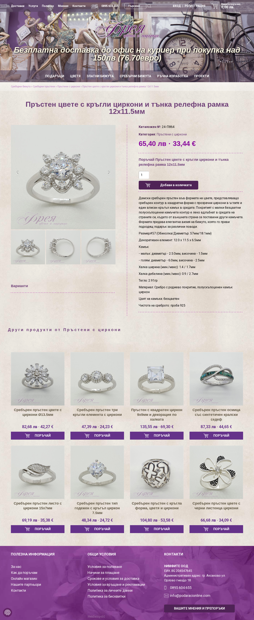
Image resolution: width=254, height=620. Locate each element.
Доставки (17, 6)
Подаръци (54, 76)
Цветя (75, 76)
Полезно (48, 6)
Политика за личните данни (110, 590)
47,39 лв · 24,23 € (97, 426)
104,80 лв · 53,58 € (157, 520)
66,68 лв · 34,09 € (216, 520)
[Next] (249, 41)
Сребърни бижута (135, 76)
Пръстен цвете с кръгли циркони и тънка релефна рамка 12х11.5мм (120, 86)
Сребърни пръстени (44, 86)
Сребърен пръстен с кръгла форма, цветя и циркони (157, 505)
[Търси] (149, 6)
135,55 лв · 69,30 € (157, 426)
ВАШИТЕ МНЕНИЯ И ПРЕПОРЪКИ (199, 608)
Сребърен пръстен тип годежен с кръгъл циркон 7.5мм (97, 508)
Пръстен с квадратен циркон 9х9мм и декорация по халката (156, 414)
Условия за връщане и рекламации (116, 584)
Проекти (201, 76)
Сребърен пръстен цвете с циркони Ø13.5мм (38, 412)
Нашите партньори (26, 584)
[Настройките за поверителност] (7, 612)
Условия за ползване (105, 567)
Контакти (79, 6)
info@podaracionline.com (190, 595)
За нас (16, 567)
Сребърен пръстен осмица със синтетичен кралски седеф (216, 414)
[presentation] (17, 173)
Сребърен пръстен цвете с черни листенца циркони (216, 505)
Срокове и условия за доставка (113, 578)
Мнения (63, 6)
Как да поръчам (24, 572)
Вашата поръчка (230, 6)
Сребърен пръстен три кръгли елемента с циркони (97, 412)
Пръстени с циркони (68, 86)
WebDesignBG (96, 616)
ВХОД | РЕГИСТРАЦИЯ (189, 6)
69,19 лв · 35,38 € (37, 520)
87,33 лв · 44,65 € (216, 426)
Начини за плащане (103, 572)
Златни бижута (100, 76)
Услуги (33, 6)
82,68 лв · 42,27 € (37, 426)
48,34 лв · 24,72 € (97, 520)
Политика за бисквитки (106, 596)
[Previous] (5, 41)
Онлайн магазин (24, 578)
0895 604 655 (109, 6)
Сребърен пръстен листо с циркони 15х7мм (38, 505)
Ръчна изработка (172, 76)
